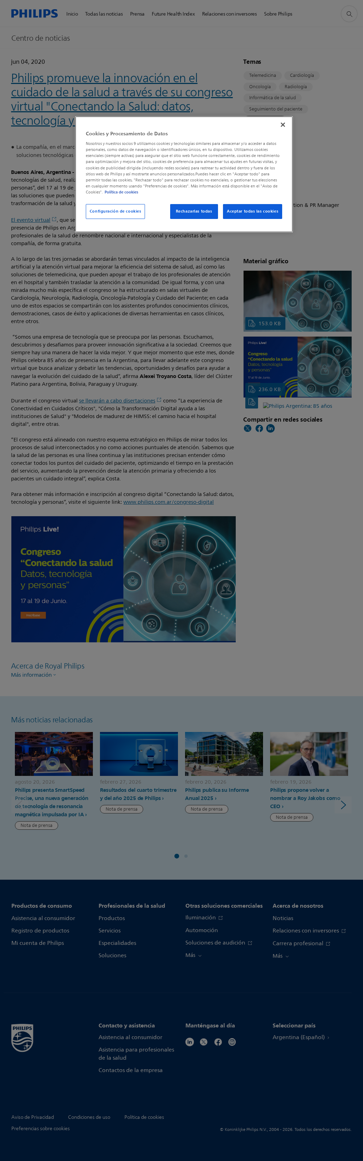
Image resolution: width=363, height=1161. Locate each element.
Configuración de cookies (115, 211)
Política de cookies (121, 192)
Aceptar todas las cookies (252, 211)
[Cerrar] (283, 125)
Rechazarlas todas (194, 211)
